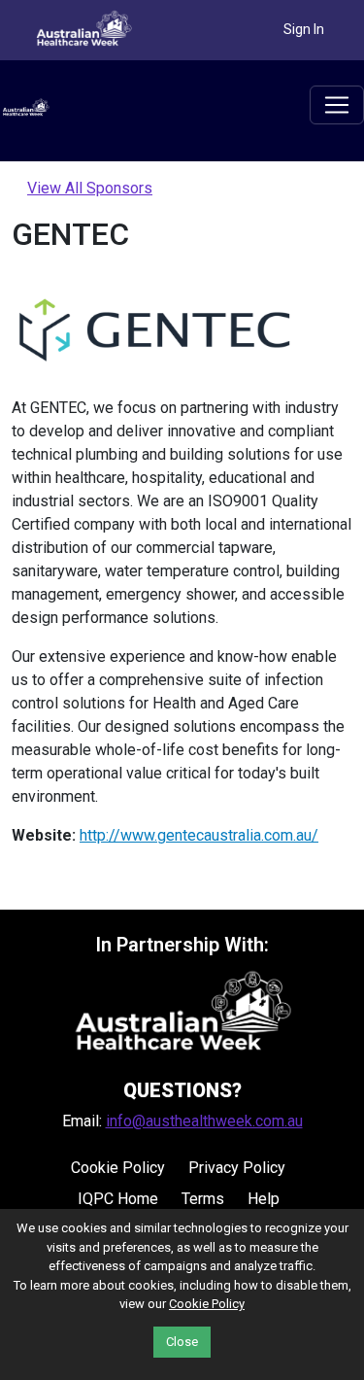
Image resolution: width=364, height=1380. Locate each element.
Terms (203, 1199)
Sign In (303, 29)
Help (264, 1199)
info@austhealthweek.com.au (204, 1121)
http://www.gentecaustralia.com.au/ (199, 835)
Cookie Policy (118, 1167)
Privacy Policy (236, 1167)
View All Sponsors (89, 188)
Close (182, 1341)
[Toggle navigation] (337, 105)
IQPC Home (118, 1199)
